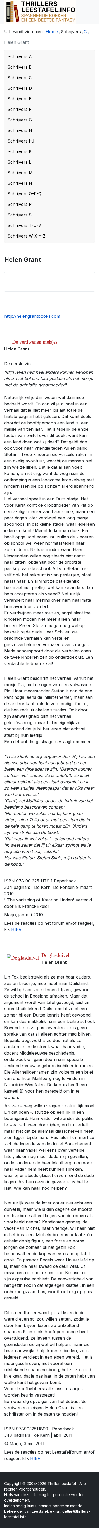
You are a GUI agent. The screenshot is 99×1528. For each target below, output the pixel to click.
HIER (16, 929)
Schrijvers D (19, 88)
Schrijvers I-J (20, 141)
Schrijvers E (19, 98)
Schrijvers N (19, 183)
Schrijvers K (19, 151)
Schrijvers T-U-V (24, 225)
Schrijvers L (19, 162)
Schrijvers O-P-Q (24, 193)
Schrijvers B (19, 67)
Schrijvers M (20, 172)
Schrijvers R (19, 204)
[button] (89, 56)
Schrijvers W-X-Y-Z (26, 236)
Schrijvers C (19, 77)
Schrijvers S (19, 214)
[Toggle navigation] (92, 12)
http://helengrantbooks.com (32, 316)
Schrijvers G (19, 119)
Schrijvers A (19, 56)
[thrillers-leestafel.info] (40, 12)
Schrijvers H (19, 130)
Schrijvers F (19, 109)
